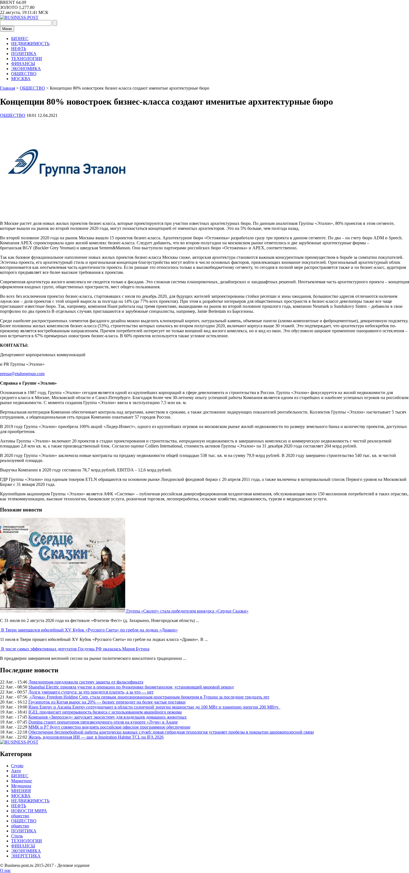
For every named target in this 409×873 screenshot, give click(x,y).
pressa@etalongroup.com (22, 373)
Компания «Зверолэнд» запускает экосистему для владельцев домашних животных (107, 717)
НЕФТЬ (18, 48)
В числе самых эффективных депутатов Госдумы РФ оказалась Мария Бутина (75, 648)
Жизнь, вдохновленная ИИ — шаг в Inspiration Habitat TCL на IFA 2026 (96, 737)
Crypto (17, 765)
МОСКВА (21, 78)
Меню (7, 29)
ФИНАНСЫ (23, 63)
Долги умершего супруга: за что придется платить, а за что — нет (91, 692)
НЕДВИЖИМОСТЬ (30, 43)
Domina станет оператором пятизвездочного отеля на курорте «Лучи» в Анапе (103, 722)
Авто (16, 770)
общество (20, 815)
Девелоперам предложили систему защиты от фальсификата (85, 682)
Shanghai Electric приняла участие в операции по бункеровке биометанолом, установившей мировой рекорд (131, 687)
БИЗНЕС (19, 38)
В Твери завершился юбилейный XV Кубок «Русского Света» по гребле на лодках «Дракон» (89, 630)
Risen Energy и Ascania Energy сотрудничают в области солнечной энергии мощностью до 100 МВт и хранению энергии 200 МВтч (154, 707)
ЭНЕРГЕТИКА (26, 856)
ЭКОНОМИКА (26, 68)
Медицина (21, 785)
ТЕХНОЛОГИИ (26, 58)
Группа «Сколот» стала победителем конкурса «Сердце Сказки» (187, 611)
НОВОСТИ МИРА (29, 810)
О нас (5, 870)
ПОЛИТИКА (23, 53)
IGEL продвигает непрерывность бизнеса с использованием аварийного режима (105, 712)
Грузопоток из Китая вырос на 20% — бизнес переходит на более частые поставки (107, 702)
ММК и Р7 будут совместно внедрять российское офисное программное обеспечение (109, 727)
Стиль (17, 835)
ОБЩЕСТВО (23, 73)
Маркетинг (21, 780)
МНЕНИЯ (21, 790)
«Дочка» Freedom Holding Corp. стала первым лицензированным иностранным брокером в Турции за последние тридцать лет (148, 697)
